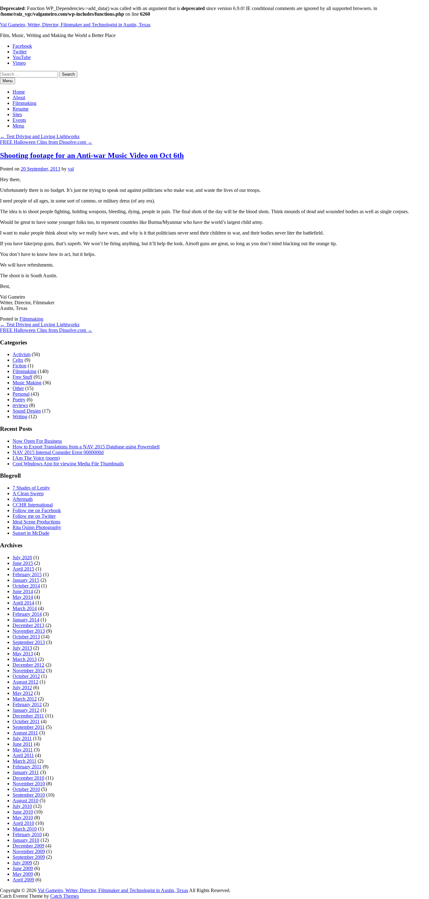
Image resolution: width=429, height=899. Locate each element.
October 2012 (26, 676)
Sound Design (27, 411)
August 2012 (25, 682)
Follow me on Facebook (37, 510)
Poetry (19, 399)
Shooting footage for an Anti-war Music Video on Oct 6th (92, 155)
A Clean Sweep (28, 493)
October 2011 (26, 721)
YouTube (22, 57)
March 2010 (25, 828)
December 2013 (28, 625)
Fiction (19, 365)
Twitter (20, 51)
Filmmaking (24, 103)
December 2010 (28, 778)
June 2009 (23, 868)
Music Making (27, 382)
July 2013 (22, 648)
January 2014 (26, 619)
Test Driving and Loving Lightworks (39, 136)
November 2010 (29, 783)
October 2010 (26, 789)
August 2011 (25, 732)
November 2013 (29, 631)
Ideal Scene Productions (36, 521)
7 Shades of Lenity (31, 487)
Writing (20, 416)
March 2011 (24, 761)
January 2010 (26, 840)
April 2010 (23, 823)
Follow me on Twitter (34, 516)
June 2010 (23, 812)
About (19, 97)
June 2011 (23, 744)
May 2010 (23, 817)
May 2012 (23, 693)
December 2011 (28, 715)
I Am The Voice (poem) (36, 458)
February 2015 (27, 574)
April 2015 (23, 568)
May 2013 (23, 653)
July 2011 (22, 738)
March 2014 (25, 608)
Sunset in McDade (31, 533)
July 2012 (22, 687)
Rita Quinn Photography (37, 527)
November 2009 (29, 851)
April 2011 (23, 755)
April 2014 (23, 602)
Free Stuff (22, 377)
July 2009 (22, 862)
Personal (21, 394)
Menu (18, 125)
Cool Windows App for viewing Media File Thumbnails (68, 463)
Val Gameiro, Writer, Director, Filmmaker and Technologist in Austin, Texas (75, 24)
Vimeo (19, 63)
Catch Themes (64, 896)
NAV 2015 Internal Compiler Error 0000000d (58, 452)
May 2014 (23, 597)
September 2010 (29, 795)
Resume (21, 108)
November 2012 (29, 670)
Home (19, 92)
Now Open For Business (37, 441)
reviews (20, 405)
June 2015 (23, 563)
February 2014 (27, 614)
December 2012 (28, 665)
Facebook (22, 46)
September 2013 (29, 642)
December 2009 (28, 845)
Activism (21, 354)
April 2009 (23, 879)
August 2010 (25, 800)
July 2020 (22, 557)
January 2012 (26, 710)
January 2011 (26, 772)
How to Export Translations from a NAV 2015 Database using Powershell (86, 446)
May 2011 (23, 749)
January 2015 (26, 580)
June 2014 (23, 591)
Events (19, 120)
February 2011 (27, 766)
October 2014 (26, 585)
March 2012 (25, 698)
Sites (17, 114)
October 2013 (26, 636)
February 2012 (27, 704)
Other (18, 388)
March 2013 (25, 659)
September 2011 (29, 727)
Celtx (18, 360)
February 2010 (27, 834)
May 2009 (23, 874)
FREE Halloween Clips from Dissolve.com (46, 142)
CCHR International (33, 504)
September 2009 (29, 857)
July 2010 (22, 806)
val (71, 168)
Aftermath (23, 499)
